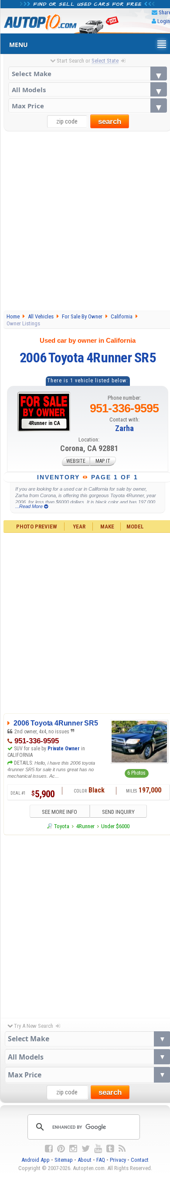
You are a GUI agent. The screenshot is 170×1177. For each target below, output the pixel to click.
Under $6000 (115, 826)
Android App (35, 1160)
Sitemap (63, 1160)
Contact (140, 1160)
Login (163, 21)
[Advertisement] (85, 220)
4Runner (85, 826)
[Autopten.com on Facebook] (49, 1149)
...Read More (29, 506)
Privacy (118, 1160)
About (85, 1160)
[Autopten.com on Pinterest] (61, 1149)
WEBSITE (75, 461)
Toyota (61, 826)
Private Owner (64, 749)
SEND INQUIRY (118, 812)
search (109, 121)
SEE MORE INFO (59, 812)
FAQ (100, 1160)
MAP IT (102, 461)
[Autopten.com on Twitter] (86, 1149)
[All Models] (87, 89)
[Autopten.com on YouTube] (98, 1149)
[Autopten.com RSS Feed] (122, 1149)
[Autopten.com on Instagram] (73, 1149)
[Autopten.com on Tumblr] (110, 1149)
